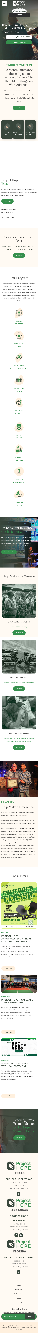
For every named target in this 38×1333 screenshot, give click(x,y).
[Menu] (4, 3)
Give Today (19, 747)
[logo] (19, 3)
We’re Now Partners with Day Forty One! (14, 1065)
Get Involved (19, 633)
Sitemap (10, 1327)
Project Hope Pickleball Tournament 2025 (17, 1001)
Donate (19, 14)
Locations (19, 1290)
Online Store (19, 1294)
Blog (19, 1298)
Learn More (19, 108)
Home (19, 1281)
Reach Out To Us (9, 552)
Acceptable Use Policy (26, 1327)
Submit (30, 1316)
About (19, 1285)
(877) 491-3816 (20, 11)
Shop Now (19, 689)
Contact (19, 1302)
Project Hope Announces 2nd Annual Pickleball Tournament (16, 939)
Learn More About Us (19, 42)
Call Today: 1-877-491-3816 (19, 37)
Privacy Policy (16, 1327)
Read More (8, 968)
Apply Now (19, 1138)
